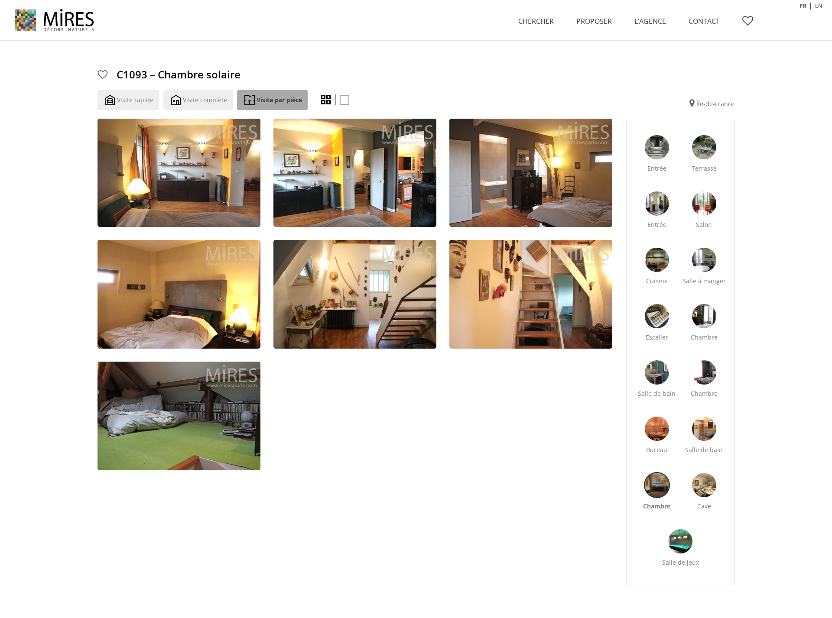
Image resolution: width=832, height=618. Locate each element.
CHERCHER (536, 21)
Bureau (656, 450)
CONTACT (704, 21)
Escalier (657, 337)
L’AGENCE (650, 21)
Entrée (656, 168)
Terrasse (704, 168)
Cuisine (657, 281)
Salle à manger (704, 281)
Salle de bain (657, 393)
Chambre (704, 337)
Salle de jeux (680, 562)
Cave (704, 506)
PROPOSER (594, 21)
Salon (704, 224)
